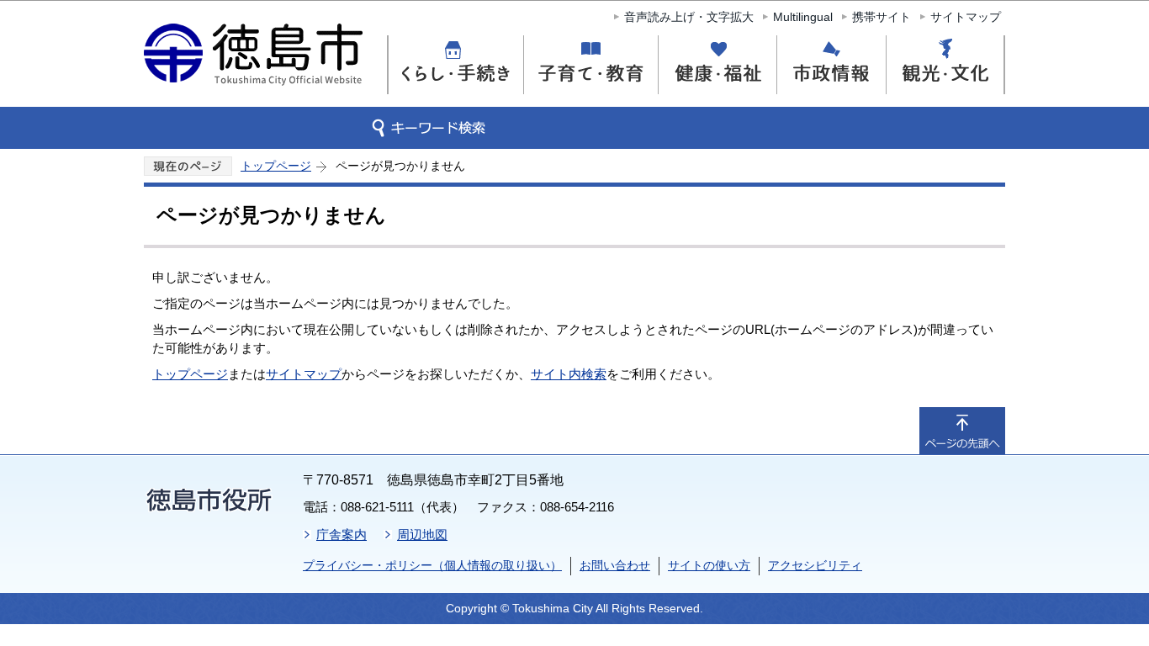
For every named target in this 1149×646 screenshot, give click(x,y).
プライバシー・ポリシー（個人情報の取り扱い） (432, 565)
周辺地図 (422, 534)
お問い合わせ (615, 565)
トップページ (276, 165)
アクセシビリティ (815, 565)
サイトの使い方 (709, 565)
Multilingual (803, 17)
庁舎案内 (341, 534)
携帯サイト (881, 17)
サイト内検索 (568, 374)
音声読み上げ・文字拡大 (689, 17)
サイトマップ (965, 17)
